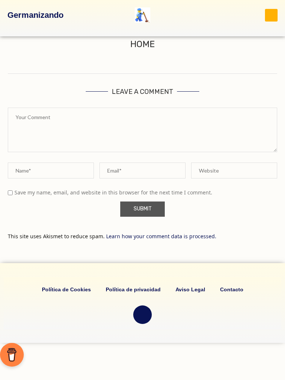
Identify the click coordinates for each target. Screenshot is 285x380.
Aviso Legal (190, 289)
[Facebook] (142, 314)
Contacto (231, 289)
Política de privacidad (133, 289)
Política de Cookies (66, 289)
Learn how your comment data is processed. (161, 236)
